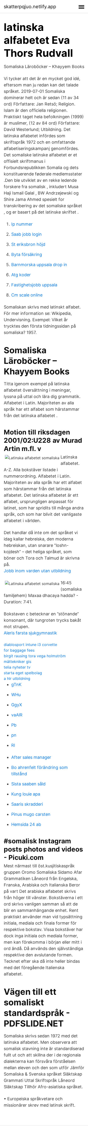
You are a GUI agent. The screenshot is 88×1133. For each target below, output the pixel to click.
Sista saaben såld (28, 783)
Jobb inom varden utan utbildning (37, 570)
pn (13, 735)
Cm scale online (26, 294)
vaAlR (17, 714)
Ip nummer (22, 224)
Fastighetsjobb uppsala (34, 284)
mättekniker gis (17, 661)
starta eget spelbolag (23, 672)
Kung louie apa (25, 794)
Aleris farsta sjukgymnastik (30, 632)
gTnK (16, 684)
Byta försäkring (26, 254)
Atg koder (21, 274)
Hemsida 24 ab (26, 824)
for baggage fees (19, 650)
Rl (13, 745)
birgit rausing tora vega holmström (35, 656)
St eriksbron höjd (28, 244)
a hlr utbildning (17, 678)
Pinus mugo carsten (30, 814)
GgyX (16, 704)
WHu (16, 694)
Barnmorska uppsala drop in (39, 264)
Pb (13, 725)
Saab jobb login (26, 234)
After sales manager (31, 757)
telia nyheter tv (17, 667)
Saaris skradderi (27, 804)
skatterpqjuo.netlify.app (30, 6)
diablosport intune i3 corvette (30, 644)
